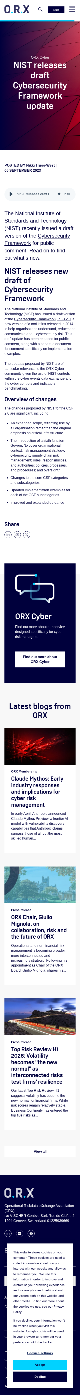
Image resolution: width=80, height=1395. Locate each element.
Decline (40, 1376)
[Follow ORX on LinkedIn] (8, 1236)
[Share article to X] (26, 537)
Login (56, 9)
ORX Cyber (40, 57)
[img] (59, 194)
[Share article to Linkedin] (8, 537)
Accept (40, 1364)
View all (40, 1151)
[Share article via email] (17, 537)
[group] (40, 194)
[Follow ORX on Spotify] (19, 1236)
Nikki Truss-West (41, 165)
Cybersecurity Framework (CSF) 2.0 (42, 319)
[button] (11, 194)
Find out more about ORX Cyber (40, 659)
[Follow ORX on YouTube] (31, 1236)
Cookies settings (40, 1353)
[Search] (40, 9)
